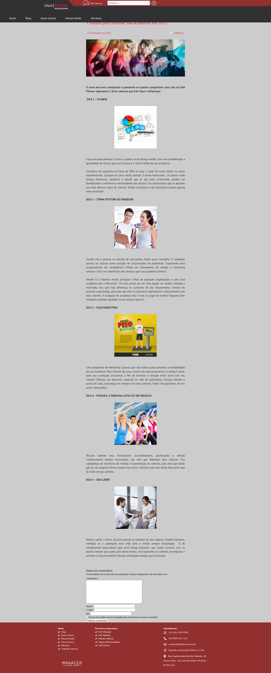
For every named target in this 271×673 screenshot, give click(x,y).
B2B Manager (104, 631)
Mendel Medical (105, 638)
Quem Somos (48, 18)
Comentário (92, 578)
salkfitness (179, 32)
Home (12, 18)
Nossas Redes (73, 18)
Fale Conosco (67, 642)
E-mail (90, 609)
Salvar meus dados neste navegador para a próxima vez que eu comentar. (123, 617)
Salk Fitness (104, 645)
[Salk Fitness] (56, 7)
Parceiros (96, 18)
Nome (89, 606)
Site (88, 613)
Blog (28, 18)
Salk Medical (104, 635)
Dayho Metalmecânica (109, 642)
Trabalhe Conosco (69, 648)
